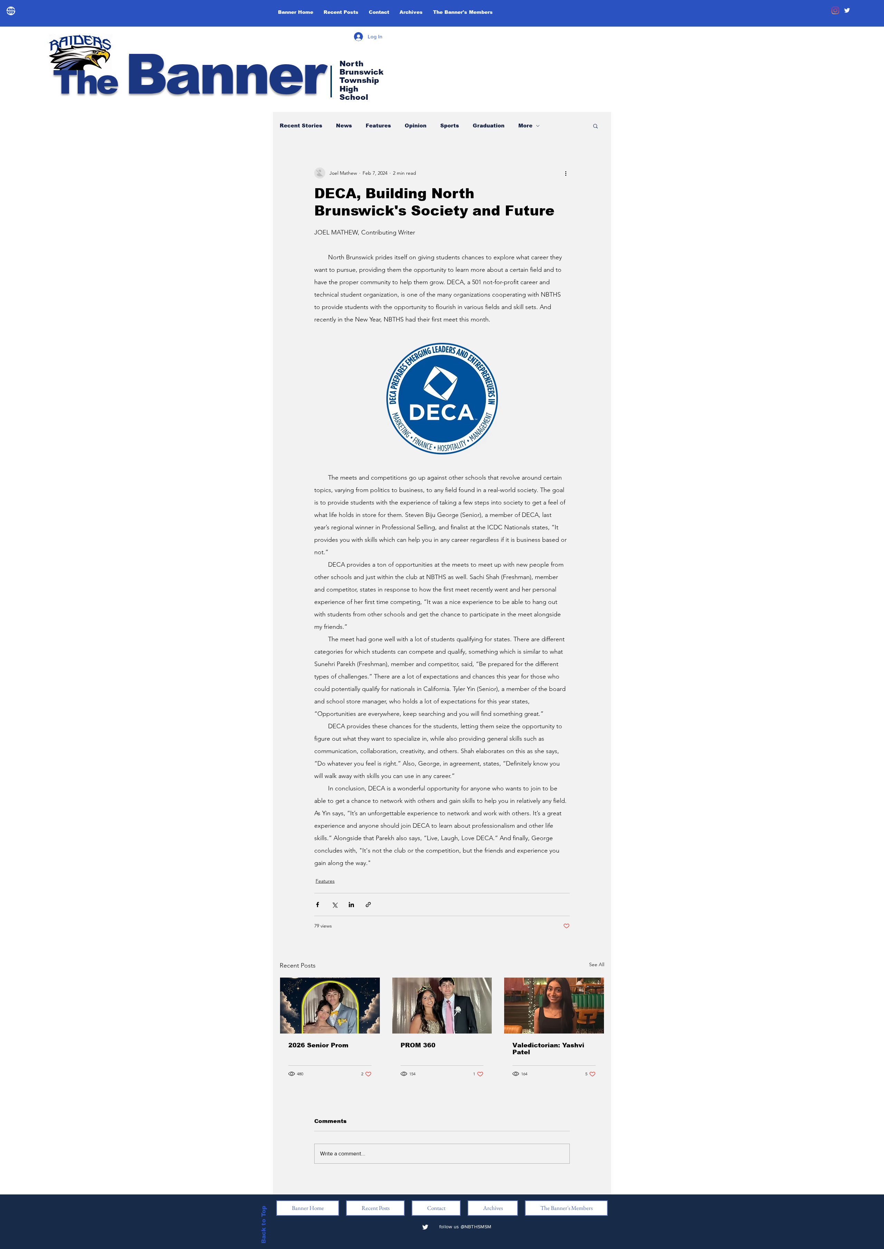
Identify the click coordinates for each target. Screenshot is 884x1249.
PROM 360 (418, 1045)
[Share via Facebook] (317, 904)
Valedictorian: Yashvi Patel (548, 1049)
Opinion (415, 125)
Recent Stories (301, 125)
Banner (188, 74)
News (344, 125)
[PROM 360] (442, 1006)
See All (596, 964)
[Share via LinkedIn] (351, 904)
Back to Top (263, 1224)
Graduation (489, 125)
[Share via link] (368, 904)
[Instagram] (835, 10)
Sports (449, 125)
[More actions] (565, 173)
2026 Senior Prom (318, 1045)
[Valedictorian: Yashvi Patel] (554, 1006)
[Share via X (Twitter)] (334, 904)
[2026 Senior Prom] (330, 1006)
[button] (595, 125)
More (525, 125)
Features (378, 125)
